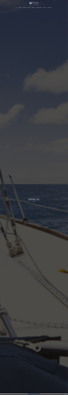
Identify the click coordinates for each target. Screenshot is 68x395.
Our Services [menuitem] (24, 7)
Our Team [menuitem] (20, 7)
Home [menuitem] (16, 7)
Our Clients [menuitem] (28, 7)
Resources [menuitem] (33, 7)
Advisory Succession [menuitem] (39, 7)
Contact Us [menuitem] (44, 7)
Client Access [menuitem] (49, 7)
